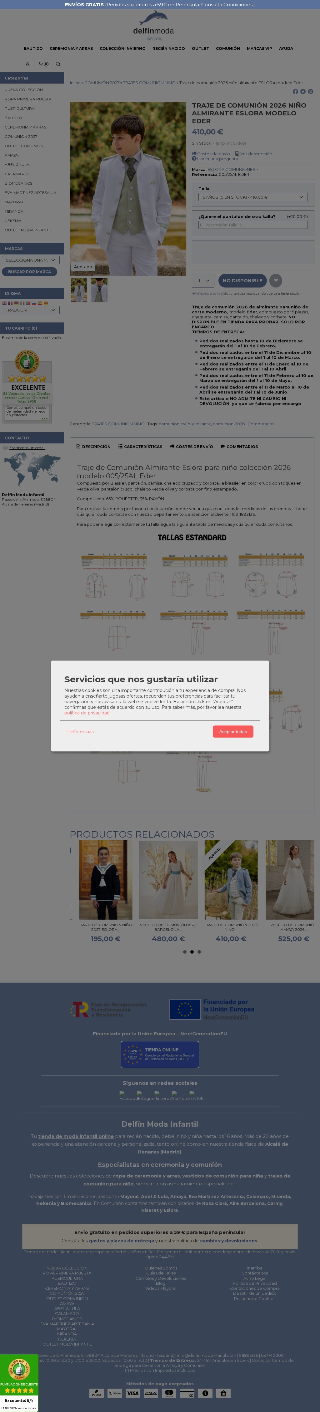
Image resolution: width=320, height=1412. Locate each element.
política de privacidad (87, 712)
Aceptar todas (233, 731)
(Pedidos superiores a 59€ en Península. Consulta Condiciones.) (160, 4)
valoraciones (18, 1408)
